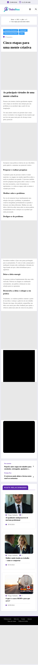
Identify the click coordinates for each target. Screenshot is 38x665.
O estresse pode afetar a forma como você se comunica (17, 477)
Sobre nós (16, 619)
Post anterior (7, 463)
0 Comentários (8, 37)
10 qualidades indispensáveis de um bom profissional (17, 519)
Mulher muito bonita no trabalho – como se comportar (17, 559)
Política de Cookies (23, 621)
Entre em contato (12, 621)
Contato (23, 619)
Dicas (21, 33)
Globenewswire (7, 619)
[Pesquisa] (36, 9)
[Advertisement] (19, 71)
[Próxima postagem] (33, 477)
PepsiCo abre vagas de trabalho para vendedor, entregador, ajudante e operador (17, 468)
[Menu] (30, 9)
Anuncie (30, 619)
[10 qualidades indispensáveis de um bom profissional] (19, 503)
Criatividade (23, 30)
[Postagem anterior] (33, 466)
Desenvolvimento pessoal (11, 33)
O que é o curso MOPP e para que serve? (18, 600)
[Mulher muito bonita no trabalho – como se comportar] (19, 544)
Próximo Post (7, 473)
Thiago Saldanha (13, 515)
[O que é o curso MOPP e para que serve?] (19, 584)
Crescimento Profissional (11, 30)
